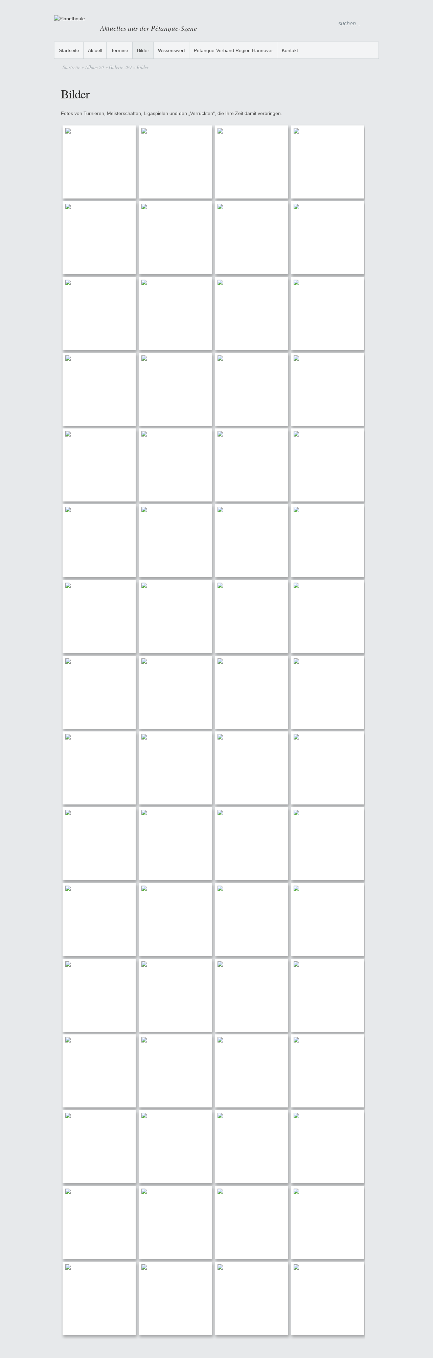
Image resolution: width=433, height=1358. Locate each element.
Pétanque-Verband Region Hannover (233, 50)
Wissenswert (171, 50)
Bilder (143, 50)
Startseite (69, 50)
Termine (119, 50)
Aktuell (95, 50)
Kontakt (290, 50)
